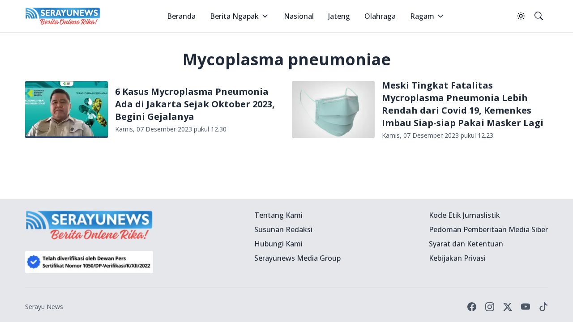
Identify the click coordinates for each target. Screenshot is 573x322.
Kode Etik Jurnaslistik (464, 215)
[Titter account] (507, 306)
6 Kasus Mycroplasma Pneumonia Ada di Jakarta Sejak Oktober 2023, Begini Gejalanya (195, 104)
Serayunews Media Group (297, 258)
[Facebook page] (471, 306)
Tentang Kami (278, 215)
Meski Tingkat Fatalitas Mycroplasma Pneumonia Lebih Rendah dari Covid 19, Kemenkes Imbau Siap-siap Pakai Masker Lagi (462, 104)
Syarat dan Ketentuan (466, 244)
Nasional (299, 16)
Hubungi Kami (278, 244)
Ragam (422, 16)
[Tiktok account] (543, 306)
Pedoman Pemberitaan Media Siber (488, 229)
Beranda (181, 16)
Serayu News (44, 306)
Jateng (339, 16)
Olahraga (380, 16)
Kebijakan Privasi (457, 258)
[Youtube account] (525, 306)
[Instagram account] (489, 306)
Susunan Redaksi (283, 229)
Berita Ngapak (234, 16)
